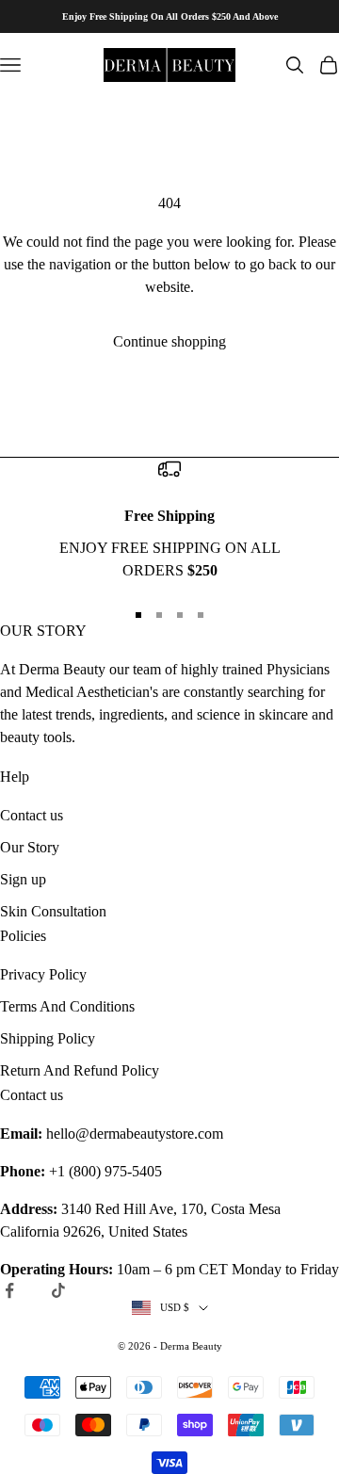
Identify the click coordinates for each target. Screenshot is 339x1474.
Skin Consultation (53, 911)
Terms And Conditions (67, 1006)
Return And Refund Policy (79, 1070)
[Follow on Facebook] (9, 1290)
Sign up (23, 879)
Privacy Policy (43, 974)
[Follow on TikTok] (58, 1290)
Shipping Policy (47, 1038)
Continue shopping (169, 341)
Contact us (31, 815)
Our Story (29, 847)
